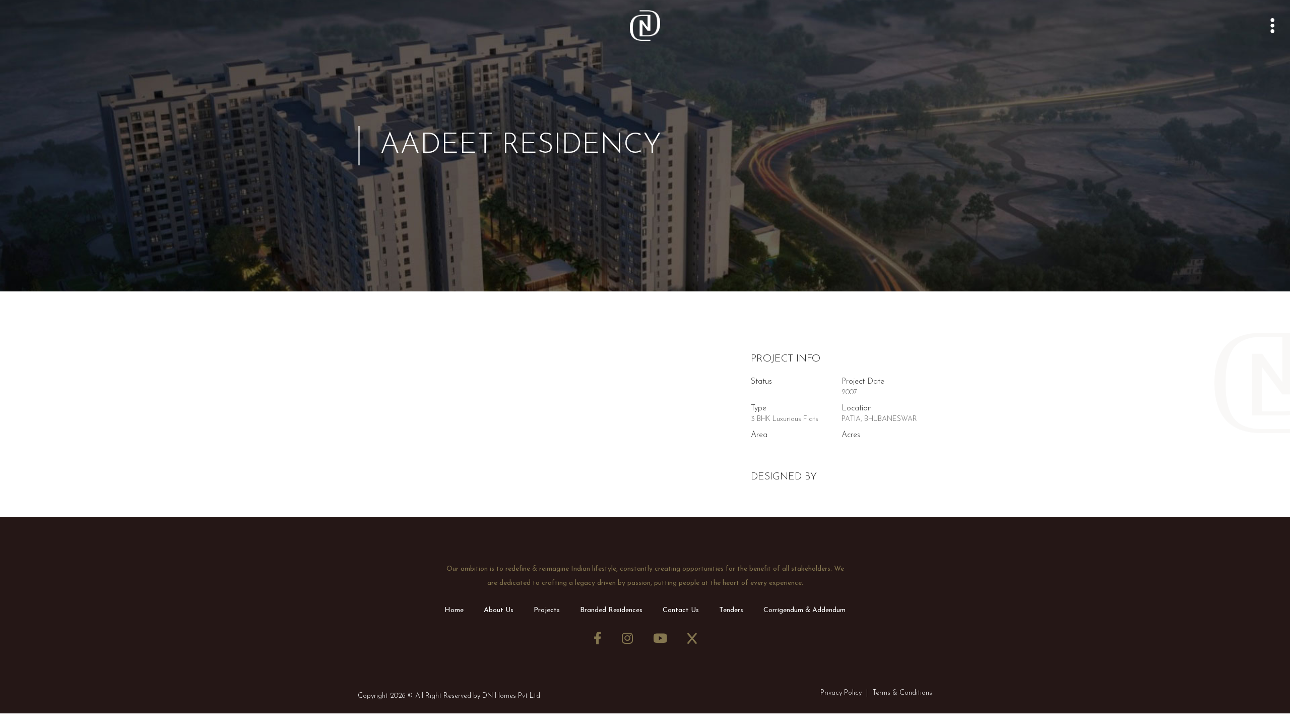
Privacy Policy (841, 693)
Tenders (731, 610)
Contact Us (681, 610)
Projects (547, 610)
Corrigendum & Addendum (804, 610)
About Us (498, 610)
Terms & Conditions (902, 693)
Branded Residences (611, 610)
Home (454, 610)
